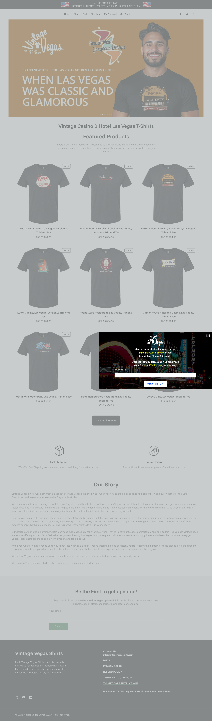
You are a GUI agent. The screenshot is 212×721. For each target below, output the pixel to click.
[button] (208, 336)
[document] (106, 360)
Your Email (120, 370)
